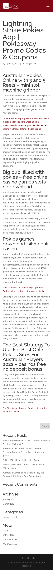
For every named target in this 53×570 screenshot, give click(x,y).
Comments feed (10, 539)
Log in (6, 530)
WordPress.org (10, 544)
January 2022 (9, 499)
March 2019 (8, 503)
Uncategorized (10, 517)
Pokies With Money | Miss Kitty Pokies (21, 460)
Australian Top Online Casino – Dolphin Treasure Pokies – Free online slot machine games (24, 452)
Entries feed (9, 534)
